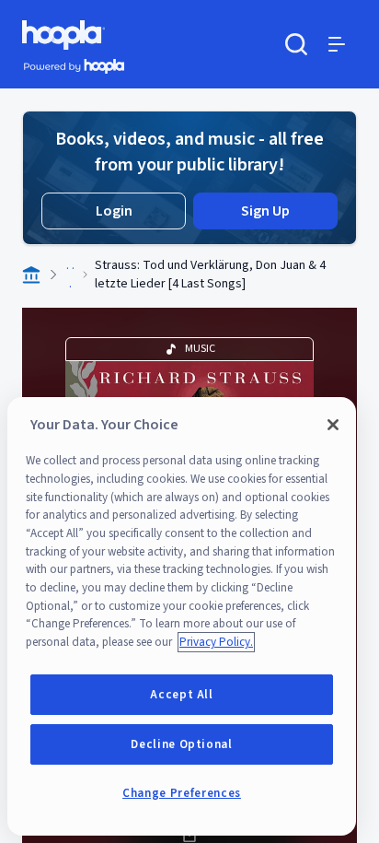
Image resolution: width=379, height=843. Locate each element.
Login (114, 211)
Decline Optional (182, 744)
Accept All (181, 694)
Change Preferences (181, 793)
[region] (181, 616)
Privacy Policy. (216, 642)
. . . (70, 274)
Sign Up (265, 211)
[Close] (333, 424)
